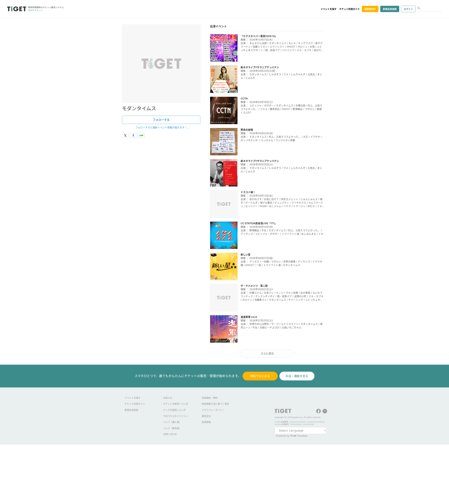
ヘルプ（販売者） (172, 428)
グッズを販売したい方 (174, 409)
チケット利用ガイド (349, 9)
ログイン (408, 9)
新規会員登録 (390, 9)
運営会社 (206, 416)
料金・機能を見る (297, 376)
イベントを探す (329, 9)
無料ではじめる (260, 376)
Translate (302, 435)
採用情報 (206, 422)
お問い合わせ (170, 434)
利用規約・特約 (210, 397)
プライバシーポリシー (213, 409)
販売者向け (370, 9)
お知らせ (167, 397)
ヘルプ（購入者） (172, 422)
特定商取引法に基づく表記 (215, 403)
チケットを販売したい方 (175, 403)
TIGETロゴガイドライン (175, 416)
